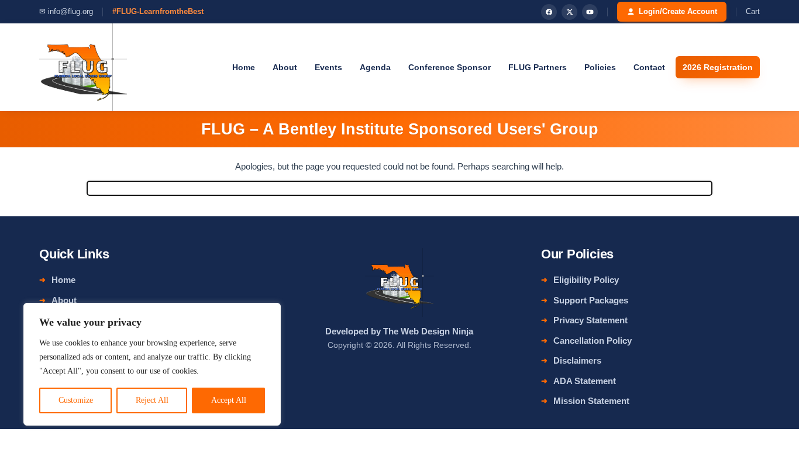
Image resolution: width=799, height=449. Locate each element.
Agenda (375, 67)
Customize (75, 400)
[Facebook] (549, 12)
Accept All (228, 400)
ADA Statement (584, 381)
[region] (152, 364)
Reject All (152, 400)
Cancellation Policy (592, 341)
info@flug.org (70, 11)
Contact (649, 67)
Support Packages (590, 300)
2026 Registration (718, 67)
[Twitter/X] (569, 12)
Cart (753, 11)
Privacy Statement (590, 320)
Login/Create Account (678, 11)
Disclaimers (577, 360)
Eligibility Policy (586, 280)
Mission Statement (591, 401)
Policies (600, 67)
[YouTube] (590, 12)
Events (328, 67)
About (285, 67)
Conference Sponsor (449, 67)
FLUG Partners (537, 67)
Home (243, 67)
